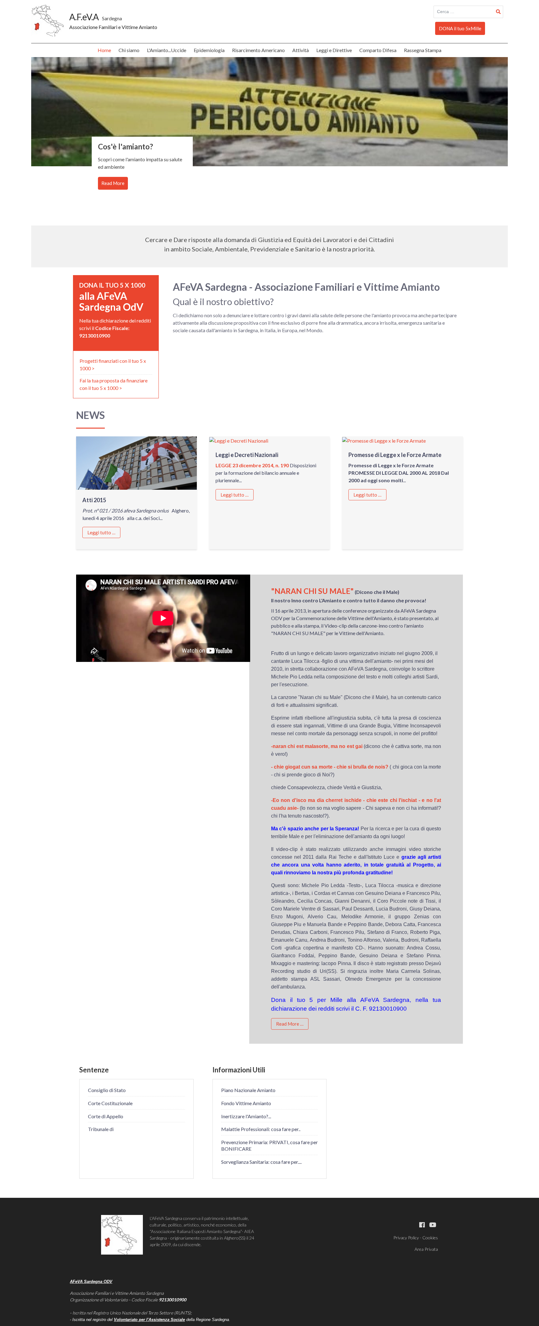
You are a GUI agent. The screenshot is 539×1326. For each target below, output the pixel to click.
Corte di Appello (105, 1116)
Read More (112, 183)
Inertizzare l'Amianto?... (246, 1116)
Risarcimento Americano (258, 50)
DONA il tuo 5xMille (460, 28)
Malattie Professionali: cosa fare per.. (260, 1129)
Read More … (289, 1024)
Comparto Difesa (377, 50)
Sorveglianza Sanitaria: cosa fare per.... (261, 1162)
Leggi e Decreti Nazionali (247, 454)
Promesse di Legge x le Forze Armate (394, 454)
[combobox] (468, 12)
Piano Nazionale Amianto (248, 1090)
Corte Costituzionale (110, 1103)
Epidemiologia (209, 50)
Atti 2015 (94, 500)
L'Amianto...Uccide (166, 50)
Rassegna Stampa (422, 50)
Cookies (430, 1237)
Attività (300, 50)
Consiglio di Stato (107, 1090)
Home (104, 50)
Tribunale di (101, 1129)
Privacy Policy (406, 1237)
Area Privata (426, 1249)
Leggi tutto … (101, 532)
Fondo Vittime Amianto (246, 1103)
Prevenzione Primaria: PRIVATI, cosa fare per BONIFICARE (269, 1145)
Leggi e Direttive (334, 50)
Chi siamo (129, 50)
